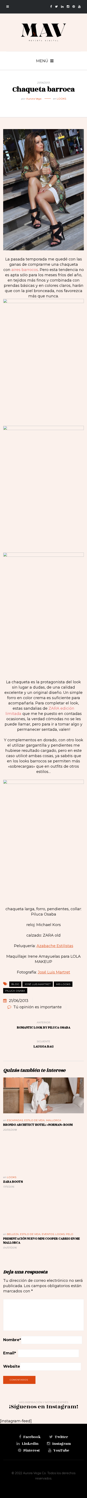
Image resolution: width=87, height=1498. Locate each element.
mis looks (63, 984)
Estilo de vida (34, 1120)
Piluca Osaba (15, 990)
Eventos (48, 1234)
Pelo (69, 1234)
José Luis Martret (54, 972)
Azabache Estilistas (55, 946)
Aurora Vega (33, 98)
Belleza (13, 1234)
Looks (61, 98)
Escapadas (15, 1120)
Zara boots (13, 1181)
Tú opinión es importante (37, 1007)
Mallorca (53, 1120)
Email (9, 1353)
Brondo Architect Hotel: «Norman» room (38, 1124)
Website (11, 1366)
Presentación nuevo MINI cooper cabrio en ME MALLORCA (41, 1240)
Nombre (12, 1340)
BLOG (15, 984)
